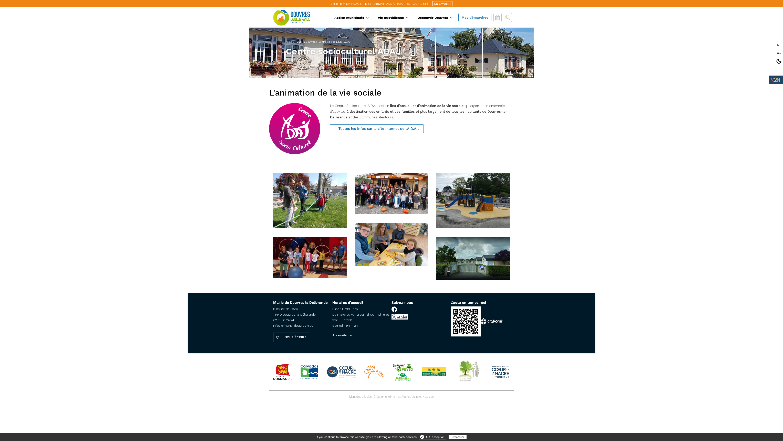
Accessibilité (342, 335)
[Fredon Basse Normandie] (403, 372)
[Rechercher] (508, 17)
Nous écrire (295, 337)
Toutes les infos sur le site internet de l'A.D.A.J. (379, 129)
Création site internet (387, 396)
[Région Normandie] (282, 372)
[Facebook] (394, 310)
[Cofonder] (400, 317)
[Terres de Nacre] (500, 371)
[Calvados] (309, 372)
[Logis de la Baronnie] (468, 371)
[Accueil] (291, 18)
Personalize (457, 437)
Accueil (290, 41)
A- (779, 53)
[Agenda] (497, 17)
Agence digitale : (411, 396)
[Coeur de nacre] (341, 372)
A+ (779, 45)
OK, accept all (435, 437)
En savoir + (442, 3)
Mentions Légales (360, 396)
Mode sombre (779, 61)
